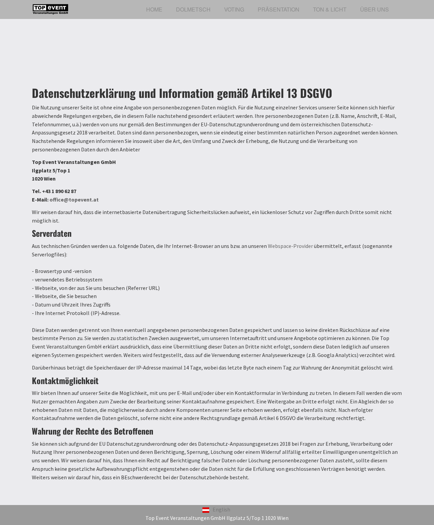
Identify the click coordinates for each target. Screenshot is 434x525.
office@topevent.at (74, 199)
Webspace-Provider (290, 246)
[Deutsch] (205, 509)
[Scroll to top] (412, 503)
